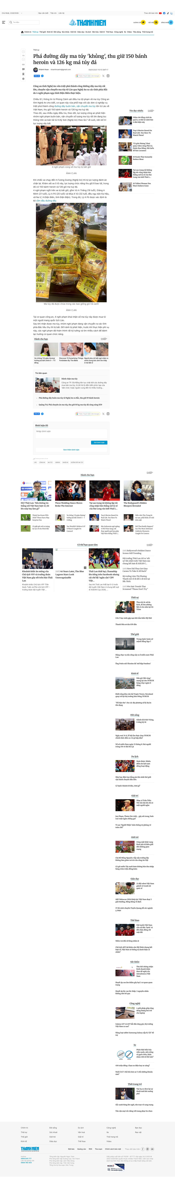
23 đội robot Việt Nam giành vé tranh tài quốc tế (145, 885)
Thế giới (42, 32)
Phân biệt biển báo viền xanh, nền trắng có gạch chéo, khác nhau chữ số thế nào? (144, 1053)
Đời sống (57, 32)
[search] (23, 22)
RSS (90, 1149)
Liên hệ (61, 13)
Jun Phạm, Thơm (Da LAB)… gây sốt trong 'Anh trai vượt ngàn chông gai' (134, 817)
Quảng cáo (81, 1149)
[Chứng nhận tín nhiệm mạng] (115, 1168)
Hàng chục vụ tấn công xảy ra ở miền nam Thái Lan (134, 656)
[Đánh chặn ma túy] (47, 385)
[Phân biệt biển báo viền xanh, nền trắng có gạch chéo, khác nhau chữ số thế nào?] (125, 1054)
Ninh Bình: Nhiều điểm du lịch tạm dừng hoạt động (143, 763)
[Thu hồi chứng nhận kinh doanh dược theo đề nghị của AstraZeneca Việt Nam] (125, 971)
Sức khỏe (65, 32)
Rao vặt (138, 1132)
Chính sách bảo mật (113, 1149)
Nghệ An (65, 462)
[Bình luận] (23, 69)
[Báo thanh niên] (87, 22)
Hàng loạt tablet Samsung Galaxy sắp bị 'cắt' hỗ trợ (134, 1034)
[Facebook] (164, 13)
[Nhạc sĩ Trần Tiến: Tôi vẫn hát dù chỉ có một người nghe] (125, 805)
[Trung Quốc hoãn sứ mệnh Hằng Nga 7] (125, 644)
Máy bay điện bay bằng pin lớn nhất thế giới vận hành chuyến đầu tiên (133, 778)
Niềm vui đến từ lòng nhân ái (127, 941)
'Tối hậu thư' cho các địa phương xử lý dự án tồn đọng (133, 704)
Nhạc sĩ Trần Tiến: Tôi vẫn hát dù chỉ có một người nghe (144, 802)
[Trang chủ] (22, 32)
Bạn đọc (138, 1128)
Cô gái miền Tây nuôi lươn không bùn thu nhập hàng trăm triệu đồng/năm (134, 867)
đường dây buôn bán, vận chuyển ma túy (75, 106)
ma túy (50, 462)
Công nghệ (118, 32)
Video (129, 32)
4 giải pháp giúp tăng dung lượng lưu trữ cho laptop (145, 1010)
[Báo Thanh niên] (30, 1149)
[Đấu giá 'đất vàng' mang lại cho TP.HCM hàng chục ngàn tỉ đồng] (125, 683)
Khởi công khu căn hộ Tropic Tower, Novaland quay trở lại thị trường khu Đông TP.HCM (134, 695)
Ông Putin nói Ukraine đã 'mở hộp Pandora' (133, 663)
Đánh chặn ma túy (70, 379)
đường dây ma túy (77, 462)
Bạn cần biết (43, 13)
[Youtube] (160, 13)
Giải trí (102, 32)
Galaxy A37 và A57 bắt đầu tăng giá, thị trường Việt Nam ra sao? (134, 1025)
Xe (125, 32)
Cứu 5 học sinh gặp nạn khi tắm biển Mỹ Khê (133, 618)
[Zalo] (171, 13)
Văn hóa (95, 32)
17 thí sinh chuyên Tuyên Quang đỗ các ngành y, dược (134, 909)
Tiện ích (53, 13)
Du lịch (88, 32)
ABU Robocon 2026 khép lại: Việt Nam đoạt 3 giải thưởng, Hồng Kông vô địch (133, 900)
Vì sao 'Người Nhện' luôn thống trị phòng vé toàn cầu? (133, 826)
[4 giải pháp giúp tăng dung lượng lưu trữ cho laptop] (125, 1013)
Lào (35, 462)
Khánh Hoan (44, 70)
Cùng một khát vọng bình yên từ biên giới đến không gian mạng (144, 845)
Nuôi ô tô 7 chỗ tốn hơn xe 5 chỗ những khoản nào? (134, 1073)
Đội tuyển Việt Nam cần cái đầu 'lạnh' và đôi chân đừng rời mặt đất (144, 928)
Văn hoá (81, 1132)
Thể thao (109, 32)
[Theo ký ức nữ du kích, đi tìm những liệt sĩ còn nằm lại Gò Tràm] (125, 607)
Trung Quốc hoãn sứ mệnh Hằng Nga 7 (144, 640)
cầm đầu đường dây (46, 201)
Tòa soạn (98, 1149)
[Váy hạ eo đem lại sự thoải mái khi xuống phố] (125, 1094)
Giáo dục (80, 32)
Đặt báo (71, 1149)
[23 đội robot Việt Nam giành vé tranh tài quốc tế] (125, 888)
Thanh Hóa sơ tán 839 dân (126, 624)
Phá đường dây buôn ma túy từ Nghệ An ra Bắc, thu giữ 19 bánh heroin (69, 398)
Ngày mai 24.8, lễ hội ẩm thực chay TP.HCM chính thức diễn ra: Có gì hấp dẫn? (133, 736)
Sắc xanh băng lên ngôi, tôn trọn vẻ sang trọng (134, 1105)
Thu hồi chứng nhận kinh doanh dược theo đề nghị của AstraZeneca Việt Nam (144, 971)
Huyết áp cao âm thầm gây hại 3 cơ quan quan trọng (133, 983)
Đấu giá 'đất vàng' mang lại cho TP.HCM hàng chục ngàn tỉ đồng (145, 681)
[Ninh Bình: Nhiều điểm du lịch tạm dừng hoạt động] (125, 766)
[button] (23, 51)
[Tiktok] (168, 13)
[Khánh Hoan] (35, 69)
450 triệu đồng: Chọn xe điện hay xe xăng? (132, 1065)
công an (42, 462)
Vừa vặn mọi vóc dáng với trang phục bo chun (133, 1111)
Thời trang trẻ (147, 32)
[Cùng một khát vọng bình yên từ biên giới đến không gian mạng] (125, 847)
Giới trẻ (73, 32)
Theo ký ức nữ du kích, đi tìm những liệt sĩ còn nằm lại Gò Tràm (144, 605)
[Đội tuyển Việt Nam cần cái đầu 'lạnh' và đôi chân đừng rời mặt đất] (125, 930)
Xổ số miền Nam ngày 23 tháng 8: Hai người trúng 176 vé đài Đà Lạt (133, 745)
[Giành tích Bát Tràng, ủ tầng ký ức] (125, 724)
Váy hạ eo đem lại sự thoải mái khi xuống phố (144, 1091)
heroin (57, 462)
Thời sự (35, 32)
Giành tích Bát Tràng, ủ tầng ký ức (145, 721)
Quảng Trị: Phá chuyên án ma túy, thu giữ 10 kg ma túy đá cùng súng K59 (70, 405)
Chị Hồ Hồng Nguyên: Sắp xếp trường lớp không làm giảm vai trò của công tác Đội (132, 859)
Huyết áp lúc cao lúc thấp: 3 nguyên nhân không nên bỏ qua (132, 992)
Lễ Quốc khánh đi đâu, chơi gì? (127, 786)
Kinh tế (50, 32)
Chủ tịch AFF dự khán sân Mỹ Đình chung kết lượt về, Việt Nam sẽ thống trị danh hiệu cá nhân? (133, 949)
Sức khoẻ (53, 1132)
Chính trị (27, 32)
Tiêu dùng (137, 32)
